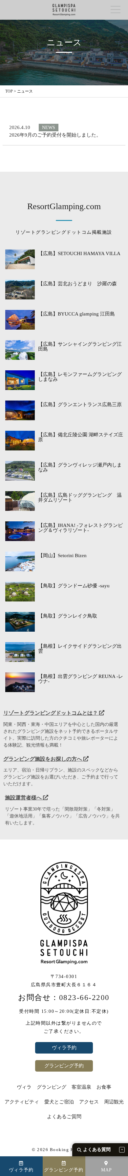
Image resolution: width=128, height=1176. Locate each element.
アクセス (89, 1102)
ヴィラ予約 (64, 1047)
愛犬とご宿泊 (59, 1102)
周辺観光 (114, 1102)
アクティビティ (22, 1102)
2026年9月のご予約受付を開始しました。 (55, 135)
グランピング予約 (64, 1065)
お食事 (103, 1087)
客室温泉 (81, 1087)
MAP (106, 1169)
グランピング (51, 1087)
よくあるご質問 (64, 1116)
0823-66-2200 (84, 997)
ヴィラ (24, 1087)
